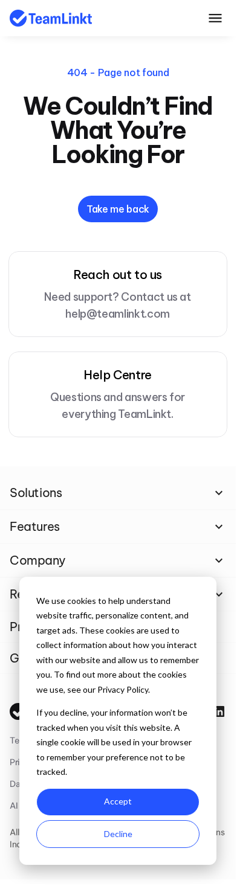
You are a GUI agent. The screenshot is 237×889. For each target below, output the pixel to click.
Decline (118, 834)
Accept (118, 801)
